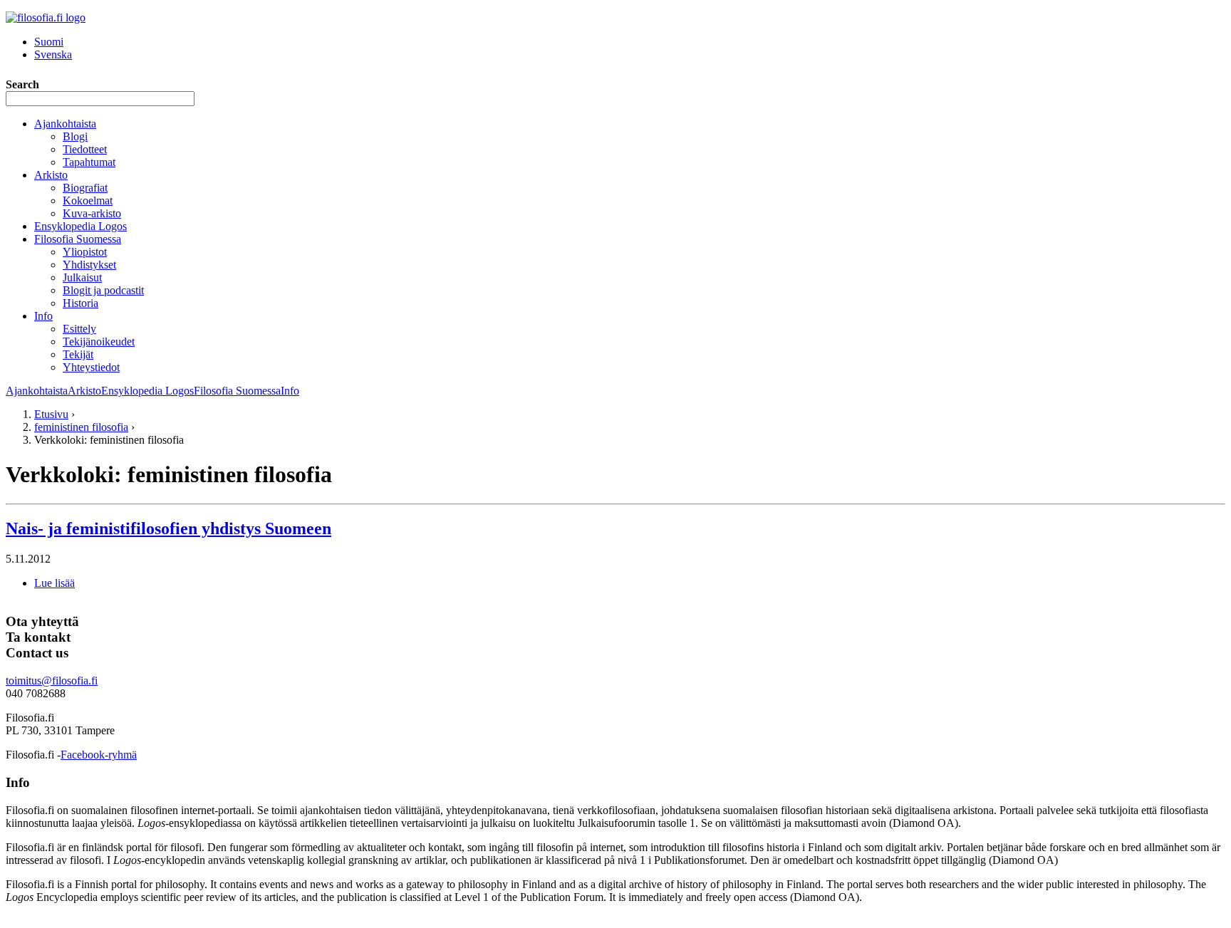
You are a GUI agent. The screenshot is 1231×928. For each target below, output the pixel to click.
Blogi (75, 136)
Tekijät (78, 354)
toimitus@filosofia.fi (52, 680)
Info (43, 316)
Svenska (53, 54)
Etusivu (51, 414)
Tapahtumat (89, 162)
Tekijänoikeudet (99, 341)
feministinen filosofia (81, 427)
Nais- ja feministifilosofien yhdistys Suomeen (168, 528)
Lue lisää (54, 583)
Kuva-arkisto (92, 213)
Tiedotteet (85, 149)
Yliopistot (85, 252)
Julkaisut (82, 277)
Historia (80, 303)
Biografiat (85, 188)
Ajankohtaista (65, 124)
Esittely (79, 329)
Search (22, 84)
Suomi (48, 42)
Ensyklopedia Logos (80, 226)
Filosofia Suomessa (77, 239)
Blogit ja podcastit (103, 290)
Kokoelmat (88, 200)
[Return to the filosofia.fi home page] (45, 17)
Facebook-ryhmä (99, 755)
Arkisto (51, 175)
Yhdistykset (89, 265)
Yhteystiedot (91, 367)
